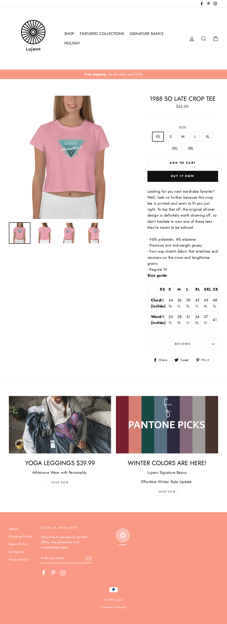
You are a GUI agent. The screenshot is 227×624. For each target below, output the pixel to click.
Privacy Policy (19, 559)
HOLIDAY (72, 43)
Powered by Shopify (113, 607)
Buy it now (183, 176)
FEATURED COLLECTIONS (102, 33)
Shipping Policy (20, 536)
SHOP (69, 33)
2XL (175, 148)
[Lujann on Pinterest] (53, 572)
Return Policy (18, 544)
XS (158, 136)
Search (14, 529)
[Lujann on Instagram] (63, 572)
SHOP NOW (167, 491)
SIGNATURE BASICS (147, 33)
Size (183, 127)
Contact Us (16, 552)
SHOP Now (60, 482)
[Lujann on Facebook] (43, 572)
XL (208, 136)
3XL (191, 148)
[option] (113, 74)
